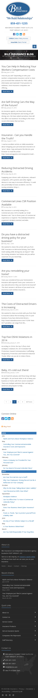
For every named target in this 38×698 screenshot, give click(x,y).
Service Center (7, 622)
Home (4, 566)
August (4, 505)
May (3, 441)
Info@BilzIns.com (11, 667)
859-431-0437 (10, 664)
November (5, 474)
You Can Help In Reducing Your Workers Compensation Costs (19, 68)
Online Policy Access (18, 38)
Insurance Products (9, 626)
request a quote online (27, 557)
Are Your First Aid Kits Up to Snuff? (15, 477)
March (4, 449)
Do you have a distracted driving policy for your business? (15, 238)
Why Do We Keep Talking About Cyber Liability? (19, 488)
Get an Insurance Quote (10, 631)
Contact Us (6, 617)
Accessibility (6, 691)
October (5, 485)
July (3, 436)
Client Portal (18, 42)
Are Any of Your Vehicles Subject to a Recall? (18, 521)
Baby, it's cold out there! (15, 370)
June (3, 518)
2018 (4, 433)
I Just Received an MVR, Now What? (15, 491)
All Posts (29, 402)
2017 (4, 471)
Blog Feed (7, 426)
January (5, 465)
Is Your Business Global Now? (13, 526)
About (10, 566)
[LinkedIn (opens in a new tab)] (21, 34)
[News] (24, 34)
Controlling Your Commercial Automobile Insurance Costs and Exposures (16, 587)
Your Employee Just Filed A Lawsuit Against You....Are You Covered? (17, 595)
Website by (17, 691)
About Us (5, 613)
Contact (16, 566)
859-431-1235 (10, 660)
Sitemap (24, 566)
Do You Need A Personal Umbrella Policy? (17, 468)
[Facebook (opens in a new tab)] (14, 34)
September (6, 494)
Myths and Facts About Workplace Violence (18, 439)
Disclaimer (29, 689)
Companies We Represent (11, 635)
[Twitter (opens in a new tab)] (17, 34)
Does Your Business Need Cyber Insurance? (18, 507)
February (5, 457)
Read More (6, 91)
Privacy (21, 689)
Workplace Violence (10, 496)
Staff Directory (7, 640)
